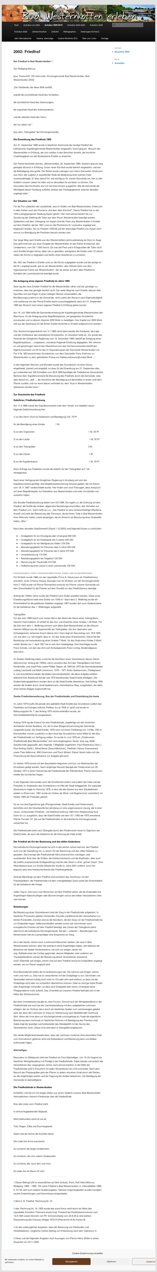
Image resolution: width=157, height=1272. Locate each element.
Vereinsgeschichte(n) (90, 31)
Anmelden (119, 63)
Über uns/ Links (89, 38)
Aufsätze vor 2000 (31, 25)
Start (16, 25)
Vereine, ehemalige (44, 38)
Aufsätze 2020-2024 (76, 25)
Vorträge (104, 38)
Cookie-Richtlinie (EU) (67, 38)
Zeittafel (55, 31)
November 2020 (122, 51)
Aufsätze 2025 (96, 25)
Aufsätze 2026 (20, 31)
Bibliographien (69, 31)
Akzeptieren (71, 1261)
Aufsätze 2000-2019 (53, 25)
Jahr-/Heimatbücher (22, 38)
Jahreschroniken (39, 31)
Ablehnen (111, 1261)
